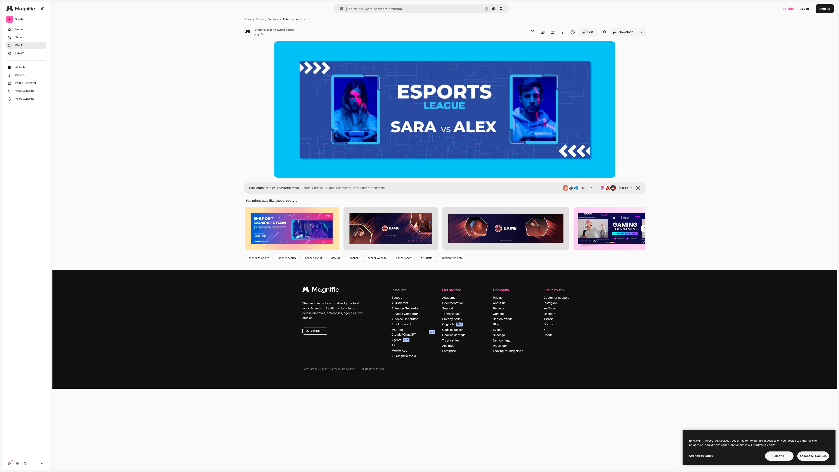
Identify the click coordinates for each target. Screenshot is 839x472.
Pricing (788, 9)
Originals (452, 324)
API (394, 345)
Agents (400, 340)
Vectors (273, 19)
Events (497, 330)
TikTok (548, 319)
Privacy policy (452, 319)
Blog (496, 324)
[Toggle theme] (25, 463)
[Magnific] (320, 290)
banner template (258, 258)
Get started (451, 290)
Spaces (397, 298)
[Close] (638, 188)
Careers (498, 314)
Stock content (401, 324)
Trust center (450, 340)
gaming (335, 258)
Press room (500, 346)
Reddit (548, 335)
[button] (315, 331)
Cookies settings (453, 335)
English (315, 331)
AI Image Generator (405, 308)
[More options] (562, 32)
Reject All (779, 456)
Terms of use (451, 314)
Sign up (824, 9)
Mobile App (399, 350)
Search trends (502, 319)
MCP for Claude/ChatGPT (413, 332)
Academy (449, 298)
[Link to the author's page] (248, 32)
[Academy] (17, 463)
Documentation (453, 303)
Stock (259, 19)
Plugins (623, 188)
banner (354, 258)
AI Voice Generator (405, 319)
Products (399, 290)
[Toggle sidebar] (42, 8)
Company (501, 290)
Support (447, 308)
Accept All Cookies (813, 456)
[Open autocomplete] (340, 8)
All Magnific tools (404, 356)
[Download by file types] (641, 32)
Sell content (501, 340)
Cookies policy (452, 330)
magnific (258, 34)
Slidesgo (499, 335)
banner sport (404, 258)
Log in (804, 9)
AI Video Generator (405, 314)
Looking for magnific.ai (508, 351)
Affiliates (448, 346)
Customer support (556, 298)
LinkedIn (549, 314)
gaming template (452, 258)
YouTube (549, 308)
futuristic (426, 258)
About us (499, 303)
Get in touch (554, 290)
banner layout (313, 258)
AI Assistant (400, 303)
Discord (549, 324)
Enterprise (449, 351)
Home (247, 19)
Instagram (551, 303)
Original (302, 50)
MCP (585, 188)
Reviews (499, 308)
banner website (377, 258)
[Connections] (9, 463)
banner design (287, 258)
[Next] (644, 228)
